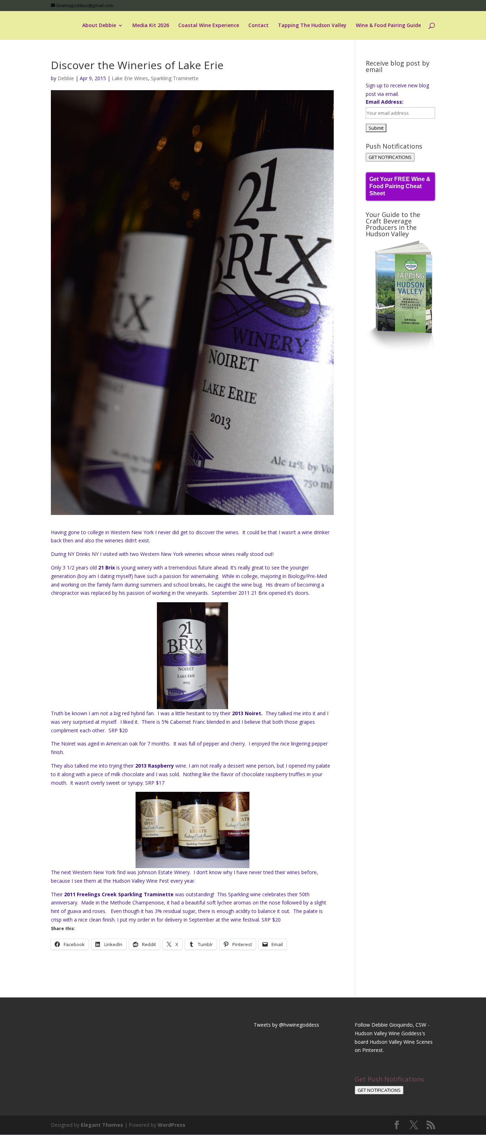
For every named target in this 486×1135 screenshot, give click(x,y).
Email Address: (384, 101)
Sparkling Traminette (175, 78)
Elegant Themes (102, 1124)
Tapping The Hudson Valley (312, 26)
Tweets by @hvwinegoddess (286, 1024)
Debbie (66, 78)
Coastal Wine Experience (208, 26)
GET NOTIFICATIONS (390, 157)
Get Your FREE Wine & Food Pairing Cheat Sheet (399, 186)
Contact (258, 26)
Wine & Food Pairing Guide (388, 26)
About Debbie (99, 26)
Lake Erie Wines (130, 78)
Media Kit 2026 (150, 26)
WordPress (171, 1124)
